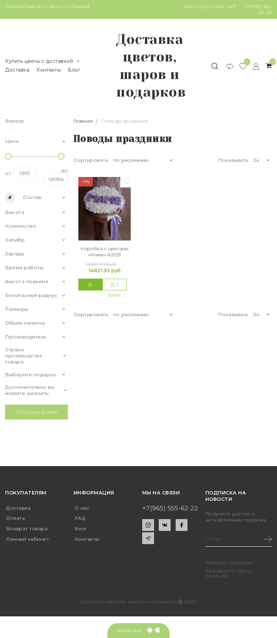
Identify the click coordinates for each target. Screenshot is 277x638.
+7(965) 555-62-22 (170, 508)
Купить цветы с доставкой (39, 61)
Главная (83, 121)
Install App (132, 631)
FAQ (80, 518)
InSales (245, 562)
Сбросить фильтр (36, 412)
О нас (82, 508)
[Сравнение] (226, 65)
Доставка (17, 70)
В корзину (92, 285)
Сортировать (91, 160)
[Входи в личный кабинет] (252, 65)
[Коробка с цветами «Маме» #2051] (104, 208)
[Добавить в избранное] (126, 181)
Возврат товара (27, 529)
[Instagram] (148, 525)
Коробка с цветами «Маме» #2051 (104, 252)
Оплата (15, 518)
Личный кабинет (27, 539)
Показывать (233, 160)
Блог (74, 70)
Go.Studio (217, 576)
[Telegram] (148, 538)
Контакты (48, 70)
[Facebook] (181, 525)
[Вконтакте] (165, 525)
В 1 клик (114, 286)
